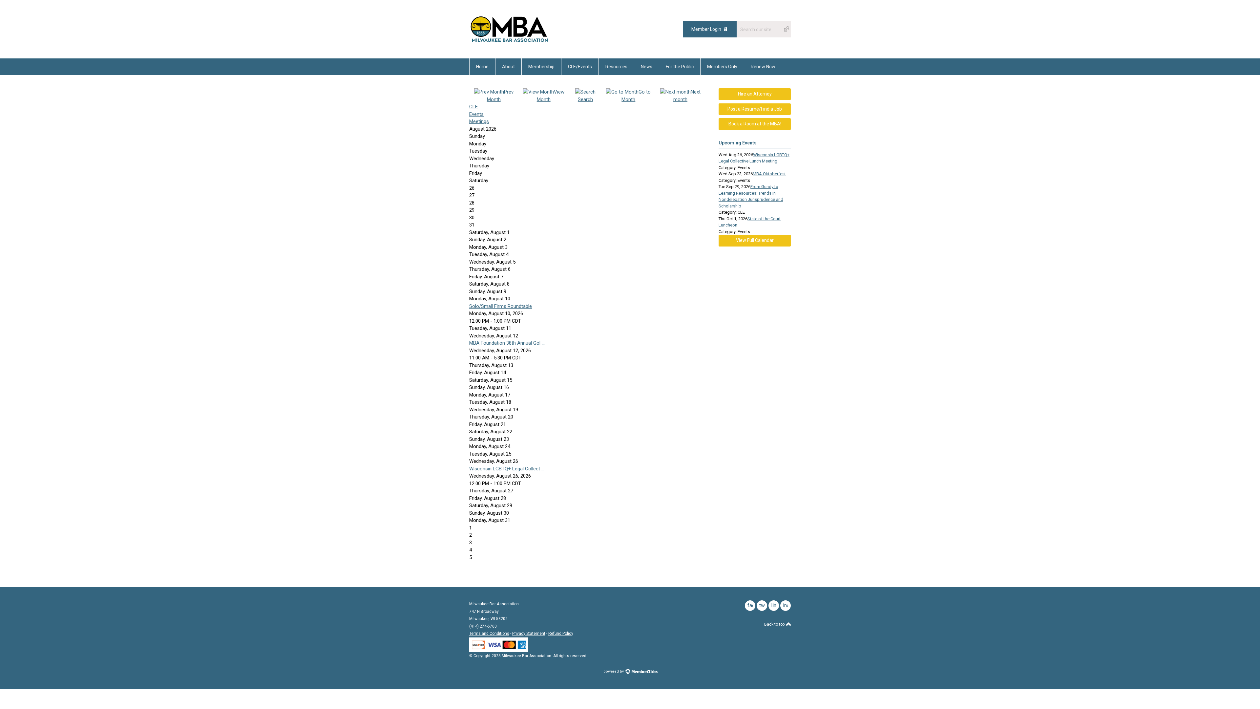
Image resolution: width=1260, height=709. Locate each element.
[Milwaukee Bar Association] (509, 44)
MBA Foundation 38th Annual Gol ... (507, 343)
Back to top (775, 624)
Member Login (706, 29)
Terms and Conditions (489, 633)
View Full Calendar (755, 240)
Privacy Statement (528, 633)
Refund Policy (560, 633)
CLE (473, 107)
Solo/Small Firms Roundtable (500, 306)
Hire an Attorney (755, 94)
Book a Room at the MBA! (754, 123)
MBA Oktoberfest (769, 173)
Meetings (479, 121)
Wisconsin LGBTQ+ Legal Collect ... (506, 469)
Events (476, 114)
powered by (614, 671)
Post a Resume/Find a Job (754, 109)
